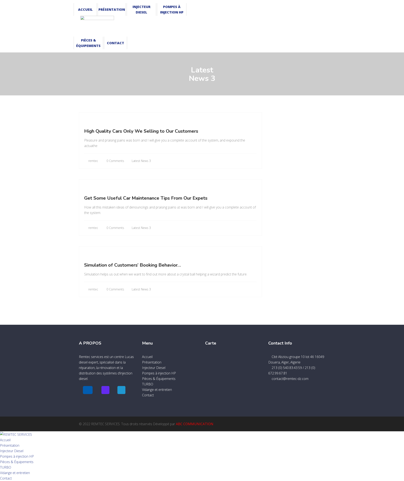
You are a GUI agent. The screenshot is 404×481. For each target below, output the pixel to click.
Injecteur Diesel (141, 9)
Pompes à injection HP (171, 9)
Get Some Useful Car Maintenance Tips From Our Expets (145, 198)
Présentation (111, 9)
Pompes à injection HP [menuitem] (17, 456)
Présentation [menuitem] (9, 445)
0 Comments (115, 161)
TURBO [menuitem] (5, 467)
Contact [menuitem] (6, 478)
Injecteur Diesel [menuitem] (11, 451)
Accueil (85, 9)
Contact (115, 43)
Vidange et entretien (157, 389)
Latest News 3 (141, 161)
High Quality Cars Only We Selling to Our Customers (141, 131)
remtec (93, 161)
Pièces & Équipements (88, 43)
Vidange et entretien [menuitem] (15, 472)
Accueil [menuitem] (5, 440)
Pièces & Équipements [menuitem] (16, 462)
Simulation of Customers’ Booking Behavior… (132, 265)
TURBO (147, 384)
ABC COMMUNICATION (194, 424)
